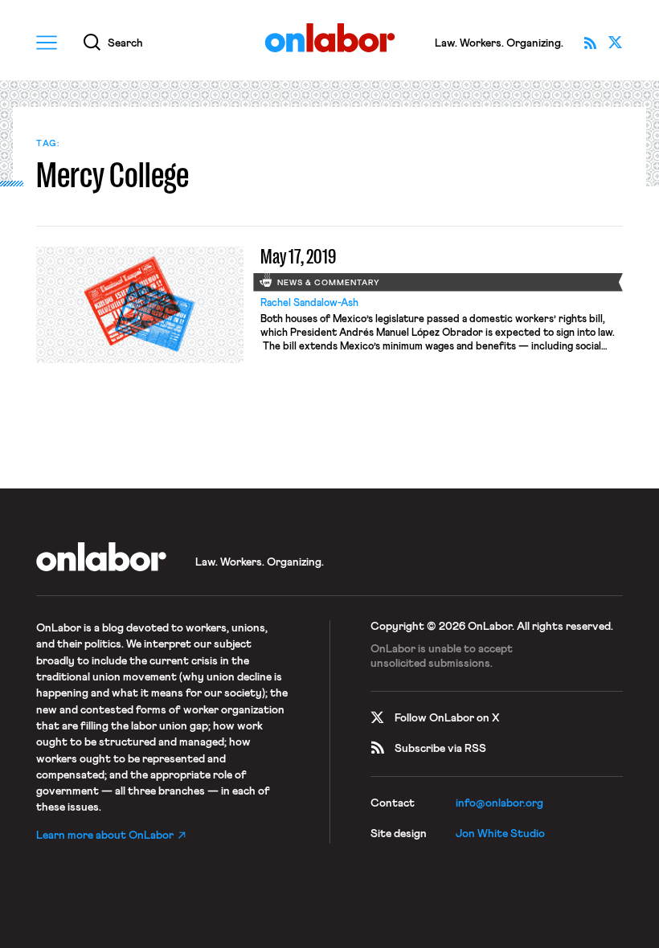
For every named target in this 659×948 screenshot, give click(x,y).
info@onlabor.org (499, 803)
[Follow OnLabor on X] (615, 42)
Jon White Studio (500, 834)
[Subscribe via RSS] (590, 42)
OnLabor (329, 38)
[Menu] (46, 42)
